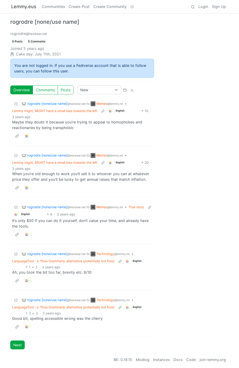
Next (17, 345)
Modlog (142, 359)
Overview (21, 90)
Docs (178, 359)
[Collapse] (16, 103)
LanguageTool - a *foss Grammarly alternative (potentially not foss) (63, 261)
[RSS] (132, 90)
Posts (65, 90)
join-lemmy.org (213, 359)
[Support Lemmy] (132, 6)
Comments (45, 90)
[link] (110, 110)
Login (203, 6)
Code (191, 359)
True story (136, 207)
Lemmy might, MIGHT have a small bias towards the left (54, 111)
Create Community (110, 6)
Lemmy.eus (23, 6)
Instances (161, 359)
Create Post (79, 6)
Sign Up (219, 6)
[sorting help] (125, 90)
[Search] (193, 6)
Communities (53, 6)
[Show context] (103, 110)
